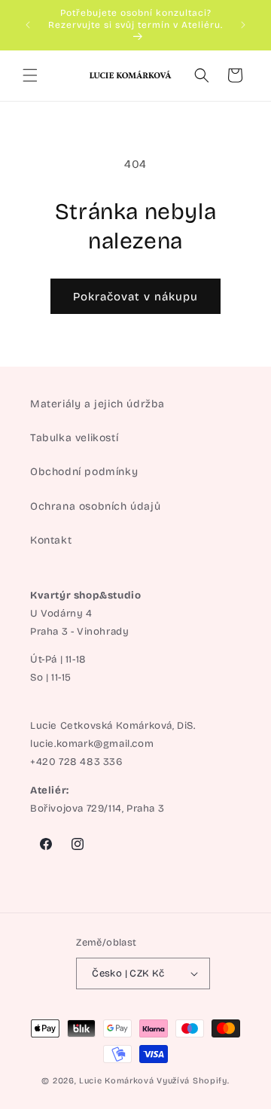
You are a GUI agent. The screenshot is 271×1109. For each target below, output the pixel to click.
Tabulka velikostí (74, 437)
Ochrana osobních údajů (95, 506)
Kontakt (51, 540)
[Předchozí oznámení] (27, 24)
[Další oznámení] (243, 24)
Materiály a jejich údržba (97, 404)
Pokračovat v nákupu (135, 296)
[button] (30, 75)
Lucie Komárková (116, 1081)
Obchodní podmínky (84, 471)
